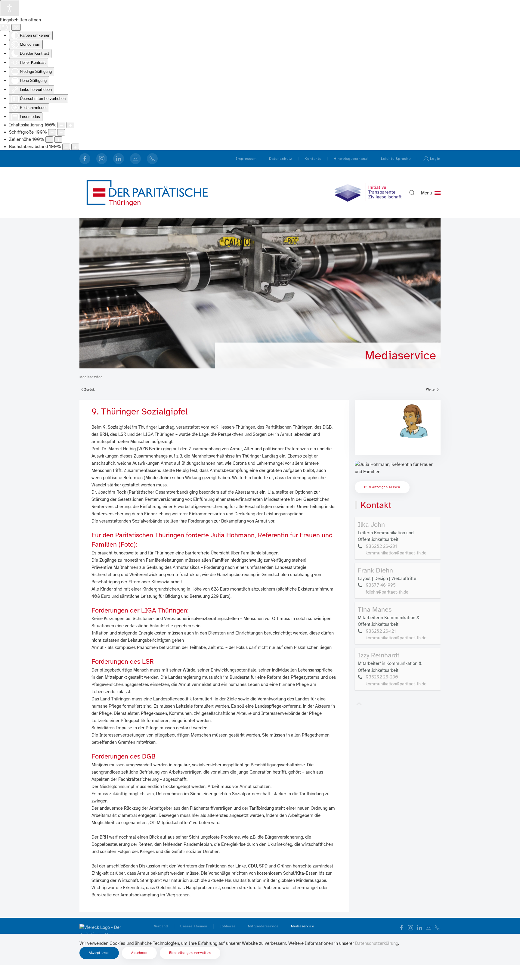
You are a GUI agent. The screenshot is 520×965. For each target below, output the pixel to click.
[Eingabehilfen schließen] (16, 27)
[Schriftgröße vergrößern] (61, 132)
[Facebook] (84, 158)
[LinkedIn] (118, 158)
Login (435, 159)
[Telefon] (152, 158)
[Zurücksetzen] (5, 27)
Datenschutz (280, 159)
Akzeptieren (99, 953)
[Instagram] (101, 158)
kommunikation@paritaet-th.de (396, 553)
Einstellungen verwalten (190, 953)
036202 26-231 (381, 546)
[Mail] (135, 158)
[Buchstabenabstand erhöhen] (75, 147)
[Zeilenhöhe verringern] (49, 139)
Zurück (89, 390)
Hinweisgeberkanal (351, 159)
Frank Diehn (375, 570)
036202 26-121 (381, 631)
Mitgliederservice (263, 926)
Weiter (431, 390)
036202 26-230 (382, 677)
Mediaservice (400, 355)
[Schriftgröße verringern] (52, 132)
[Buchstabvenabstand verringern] (66, 147)
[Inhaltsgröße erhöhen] (70, 125)
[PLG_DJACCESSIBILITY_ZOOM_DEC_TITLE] (61, 125)
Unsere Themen (193, 926)
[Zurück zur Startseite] (147, 192)
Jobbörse (228, 926)
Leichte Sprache (396, 159)
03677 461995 (381, 585)
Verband (161, 926)
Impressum (246, 159)
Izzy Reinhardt (378, 655)
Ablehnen (139, 953)
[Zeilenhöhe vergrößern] (58, 139)
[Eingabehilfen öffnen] (9, 8)
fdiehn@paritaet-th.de (387, 592)
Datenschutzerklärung (376, 943)
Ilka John (371, 524)
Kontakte (313, 159)
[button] (412, 193)
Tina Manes (375, 609)
